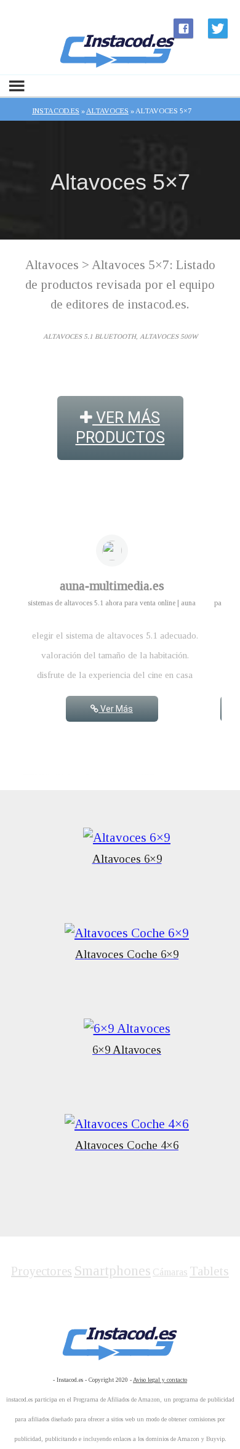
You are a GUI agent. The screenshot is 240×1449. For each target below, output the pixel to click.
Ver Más (115, 709)
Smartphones (112, 1270)
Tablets (209, 1271)
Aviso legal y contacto (160, 1379)
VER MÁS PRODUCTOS (120, 427)
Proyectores (41, 1271)
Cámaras (170, 1272)
